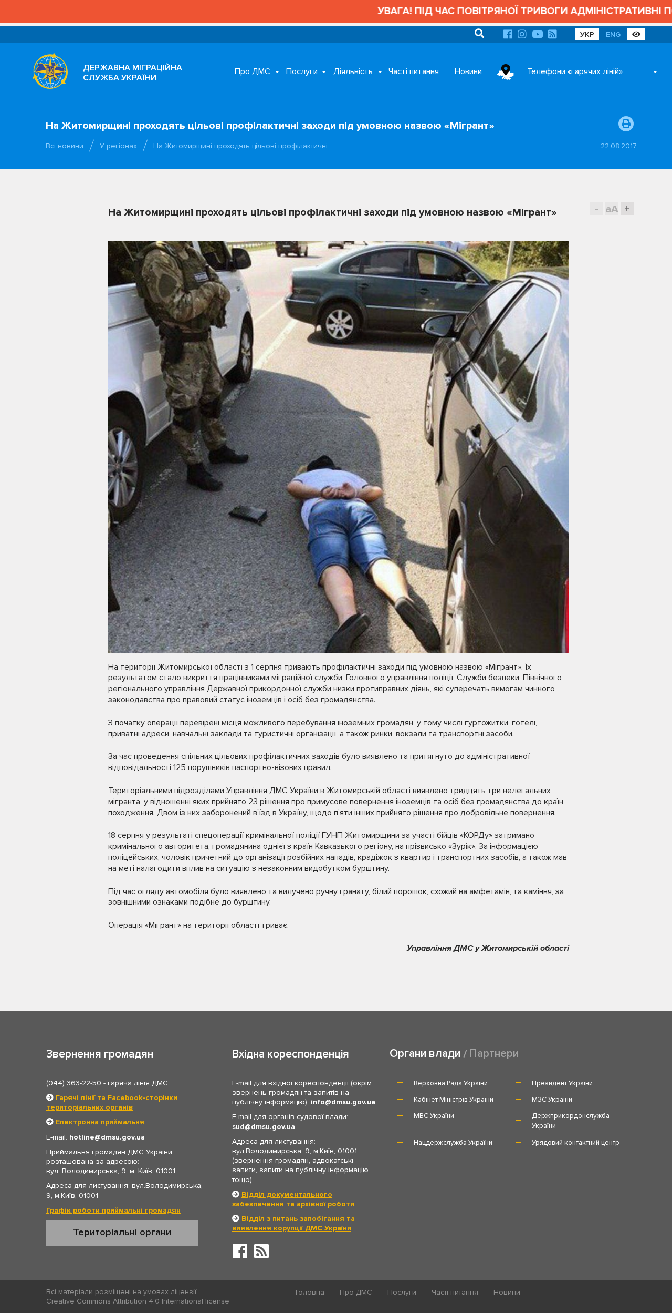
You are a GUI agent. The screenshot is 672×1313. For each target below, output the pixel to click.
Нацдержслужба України (453, 1142)
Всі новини (64, 145)
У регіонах (118, 145)
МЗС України (552, 1099)
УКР (587, 34)
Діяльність (353, 71)
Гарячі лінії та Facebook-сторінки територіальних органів (111, 1102)
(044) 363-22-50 (73, 1083)
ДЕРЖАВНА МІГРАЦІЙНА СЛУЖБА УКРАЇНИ (132, 73)
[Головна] (47, 74)
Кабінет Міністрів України (454, 1099)
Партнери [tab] (494, 1053)
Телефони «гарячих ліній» (575, 71)
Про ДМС (252, 71)
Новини (468, 71)
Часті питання (413, 71)
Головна (310, 1292)
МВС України (434, 1116)
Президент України (562, 1083)
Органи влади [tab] (425, 1053)
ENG (613, 34)
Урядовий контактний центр (576, 1142)
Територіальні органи (122, 1232)
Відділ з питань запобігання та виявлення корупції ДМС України (293, 1223)
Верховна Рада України (451, 1083)
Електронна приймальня (100, 1121)
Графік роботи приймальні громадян (113, 1210)
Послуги (302, 71)
